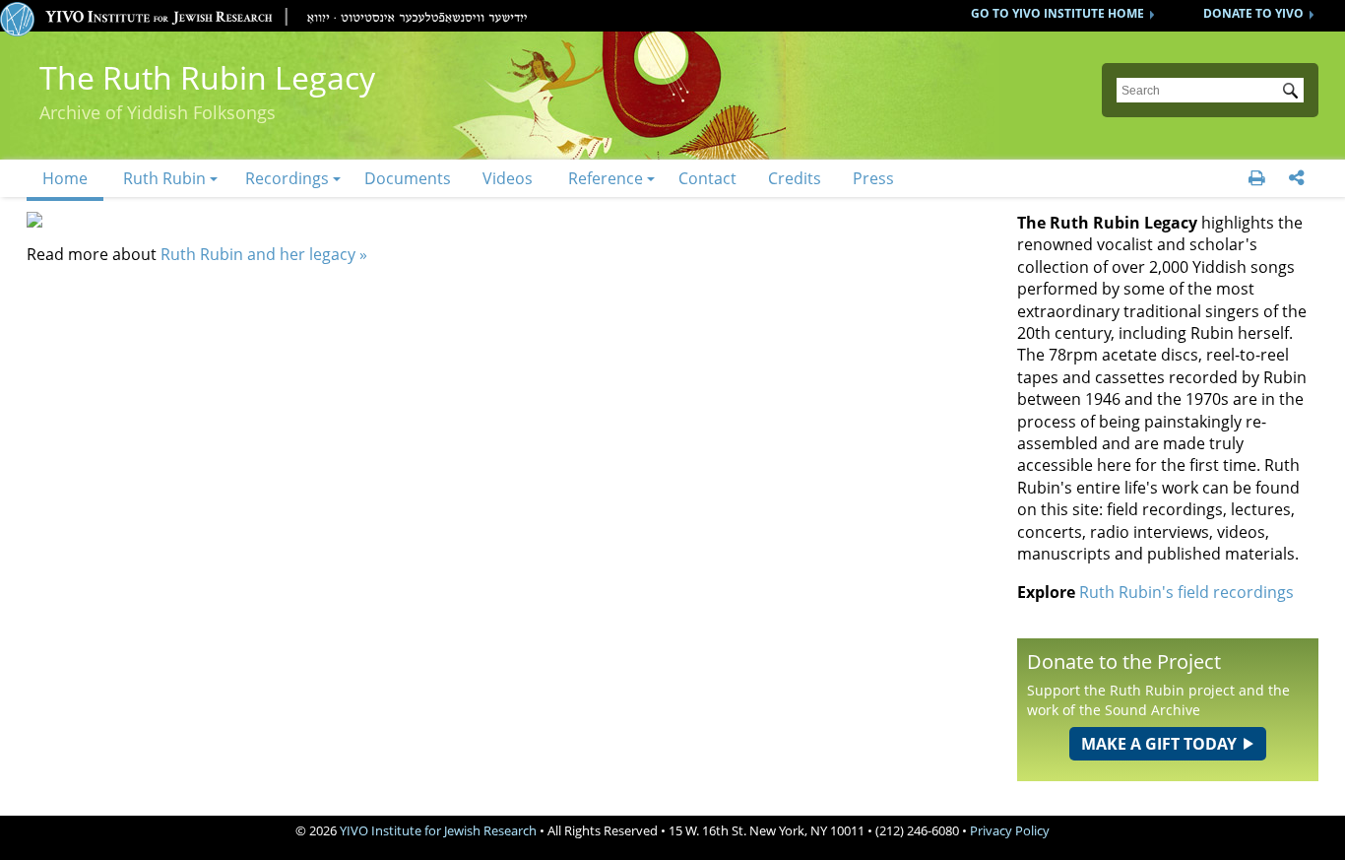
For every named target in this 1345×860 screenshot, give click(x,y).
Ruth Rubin (164, 178)
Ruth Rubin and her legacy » (263, 254)
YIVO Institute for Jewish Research (438, 830)
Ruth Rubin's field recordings (1186, 592)
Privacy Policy (1010, 830)
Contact (707, 178)
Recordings (287, 178)
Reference (605, 178)
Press (873, 178)
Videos (507, 178)
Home (65, 178)
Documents (407, 178)
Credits (794, 178)
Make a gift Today (1159, 744)
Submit (1294, 92)
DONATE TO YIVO (1253, 13)
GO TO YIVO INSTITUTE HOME (1057, 13)
